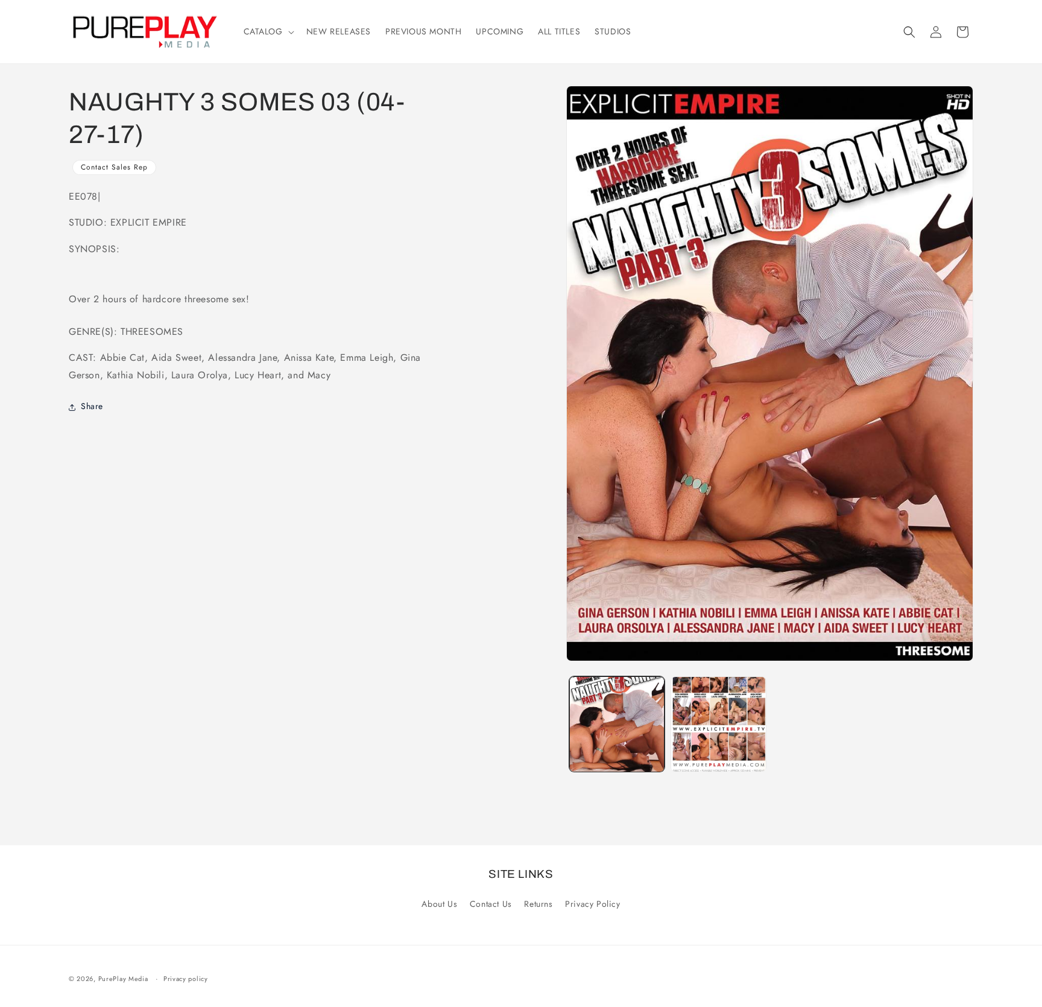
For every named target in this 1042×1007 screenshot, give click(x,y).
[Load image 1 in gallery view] (617, 724)
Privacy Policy (592, 904)
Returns (538, 904)
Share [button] (92, 407)
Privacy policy (185, 978)
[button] (267, 31)
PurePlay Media (123, 978)
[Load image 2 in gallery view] (718, 724)
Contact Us (491, 904)
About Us (439, 904)
